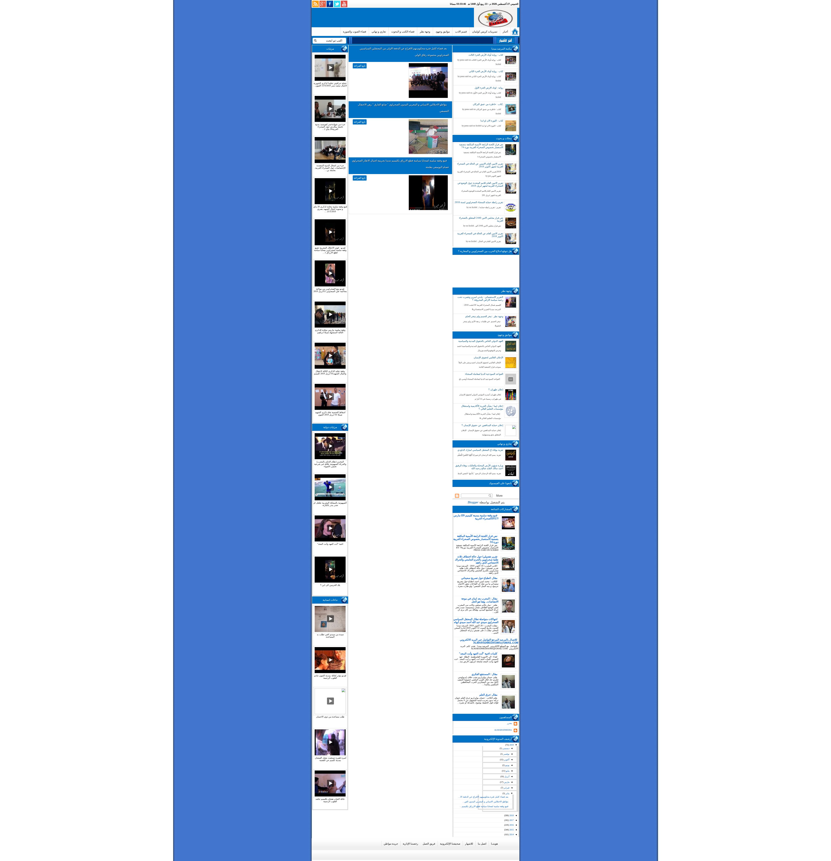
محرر (509, 723)
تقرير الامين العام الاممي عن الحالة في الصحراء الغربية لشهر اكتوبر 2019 (480, 165)
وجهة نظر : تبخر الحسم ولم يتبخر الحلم (484, 316)
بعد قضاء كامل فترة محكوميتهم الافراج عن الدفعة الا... (483, 797)
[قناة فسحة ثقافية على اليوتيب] (344, 4)
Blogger (473, 502)
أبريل (506, 776)
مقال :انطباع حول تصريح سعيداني (479, 578)
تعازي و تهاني (379, 31)
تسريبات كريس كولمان (484, 31)
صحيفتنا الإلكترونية (450, 843)
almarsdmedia (503, 730)
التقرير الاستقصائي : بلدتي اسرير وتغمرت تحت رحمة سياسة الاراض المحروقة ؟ (480, 298)
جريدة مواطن (391, 843)
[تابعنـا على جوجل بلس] (322, 4)
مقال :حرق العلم (488, 694)
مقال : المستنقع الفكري (484, 674)
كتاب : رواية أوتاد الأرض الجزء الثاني (486, 71)
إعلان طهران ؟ (495, 389)
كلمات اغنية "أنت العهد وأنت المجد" (478, 653)
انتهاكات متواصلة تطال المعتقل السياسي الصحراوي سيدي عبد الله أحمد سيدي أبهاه (475, 621)
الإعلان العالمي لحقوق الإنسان (488, 357)
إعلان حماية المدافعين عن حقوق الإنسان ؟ (482, 425)
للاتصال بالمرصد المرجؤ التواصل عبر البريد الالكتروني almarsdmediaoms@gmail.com (489, 641)
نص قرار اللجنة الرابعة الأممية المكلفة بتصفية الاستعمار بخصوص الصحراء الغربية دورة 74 (481, 146)
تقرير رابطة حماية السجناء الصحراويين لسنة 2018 (479, 202)
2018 (511, 815)
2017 (511, 820)
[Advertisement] (393, 17)
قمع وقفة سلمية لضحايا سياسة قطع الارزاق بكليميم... (484, 806)
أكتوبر (506, 759)
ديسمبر (505, 748)
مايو (507, 771)
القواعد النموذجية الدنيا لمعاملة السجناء (484, 374)
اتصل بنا (482, 843)
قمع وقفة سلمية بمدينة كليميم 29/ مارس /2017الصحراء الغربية (476, 517)
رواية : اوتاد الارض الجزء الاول (489, 87)
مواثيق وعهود (443, 31)
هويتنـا (494, 843)
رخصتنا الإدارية (410, 843)
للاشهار (469, 843)
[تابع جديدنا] (315, 4)
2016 (511, 825)
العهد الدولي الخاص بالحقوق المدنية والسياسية (480, 341)
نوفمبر (506, 754)
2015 (511, 830)
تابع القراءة (360, 65)
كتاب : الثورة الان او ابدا (491, 120)
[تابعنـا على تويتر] (337, 4)
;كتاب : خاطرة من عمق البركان (488, 104)
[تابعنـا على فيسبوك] (330, 4)
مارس (506, 782)
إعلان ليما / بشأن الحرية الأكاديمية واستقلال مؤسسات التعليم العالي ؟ (482, 407)
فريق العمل (429, 843)
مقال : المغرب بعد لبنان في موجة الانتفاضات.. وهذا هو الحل (479, 600)
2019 (511, 745)
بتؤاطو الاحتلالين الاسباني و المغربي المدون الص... (485, 801)
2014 (511, 834)
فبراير (506, 788)
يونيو (507, 765)
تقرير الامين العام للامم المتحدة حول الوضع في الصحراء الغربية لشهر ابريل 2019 (480, 184)
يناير (507, 793)
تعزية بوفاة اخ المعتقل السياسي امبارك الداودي (480, 450)
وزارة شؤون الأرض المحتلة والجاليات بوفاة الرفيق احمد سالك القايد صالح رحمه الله (479, 467)
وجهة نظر (425, 31)
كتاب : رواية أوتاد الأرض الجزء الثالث (486, 54)
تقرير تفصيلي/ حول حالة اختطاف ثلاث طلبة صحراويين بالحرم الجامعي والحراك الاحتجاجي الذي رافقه (476, 559)
